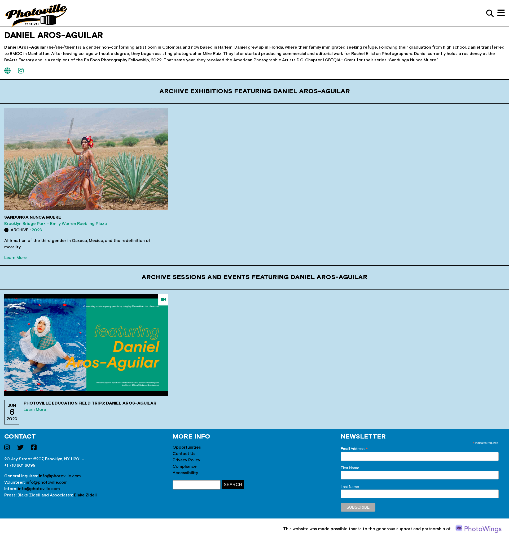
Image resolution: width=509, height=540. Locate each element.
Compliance (185, 466)
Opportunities (187, 447)
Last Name (350, 486)
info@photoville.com (60, 476)
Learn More (15, 258)
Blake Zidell (85, 495)
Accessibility (185, 473)
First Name (350, 468)
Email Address (354, 448)
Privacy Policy (186, 460)
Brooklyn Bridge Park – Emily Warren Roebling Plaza (55, 224)
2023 (37, 230)
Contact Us (184, 454)
